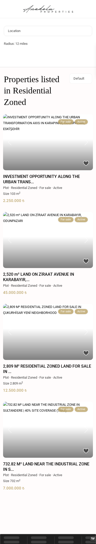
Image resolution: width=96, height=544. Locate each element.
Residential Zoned (24, 188)
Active (57, 188)
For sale (45, 188)
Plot (6, 188)
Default (78, 78)
